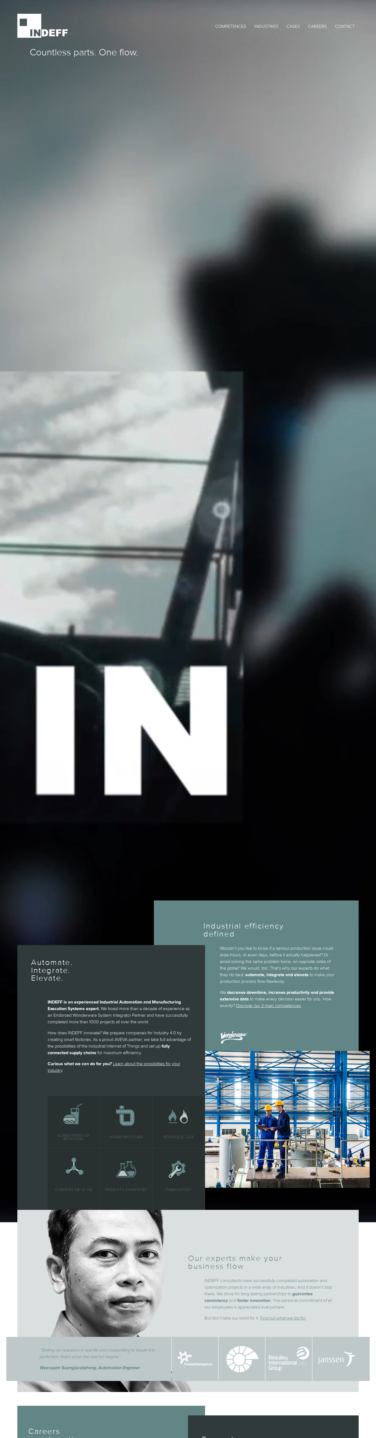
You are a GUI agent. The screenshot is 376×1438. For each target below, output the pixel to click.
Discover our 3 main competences (268, 1005)
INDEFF (42, 26)
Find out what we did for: (283, 1318)
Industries (266, 26)
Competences (230, 26)
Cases (293, 26)
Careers (317, 26)
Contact (345, 26)
